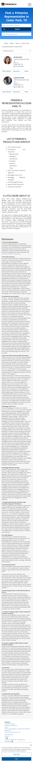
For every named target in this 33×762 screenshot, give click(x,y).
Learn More (16, 754)
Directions (16, 71)
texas (17, 43)
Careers (7, 736)
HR (6, 738)
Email (26, 71)
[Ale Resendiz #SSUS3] (7, 60)
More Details (7, 71)
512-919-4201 (19, 66)
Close (16, 759)
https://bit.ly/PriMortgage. (15, 455)
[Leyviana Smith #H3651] (7, 80)
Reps (11, 43)
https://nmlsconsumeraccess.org (11, 409)
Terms (6, 727)
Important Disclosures (11, 725)
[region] (16, 752)
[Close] (31, 745)
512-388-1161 (19, 87)
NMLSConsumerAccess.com (12, 732)
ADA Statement (9, 734)
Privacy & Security (10, 724)
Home (6, 43)
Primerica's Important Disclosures (11, 254)
